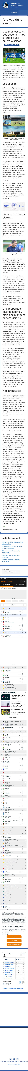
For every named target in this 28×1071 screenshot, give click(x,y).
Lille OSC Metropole (9, 970)
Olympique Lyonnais (9, 972)
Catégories (5, 569)
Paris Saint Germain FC (9, 962)
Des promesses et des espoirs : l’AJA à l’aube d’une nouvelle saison (14, 36)
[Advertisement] (14, 1010)
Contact (17, 1061)
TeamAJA (15, 3)
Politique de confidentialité (7, 1061)
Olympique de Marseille (9, 964)
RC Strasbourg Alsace (9, 974)
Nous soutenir (24, 1061)
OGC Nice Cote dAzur (9, 968)
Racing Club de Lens (9, 976)
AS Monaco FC (8, 966)
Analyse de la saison (11, 44)
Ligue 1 (11, 953)
